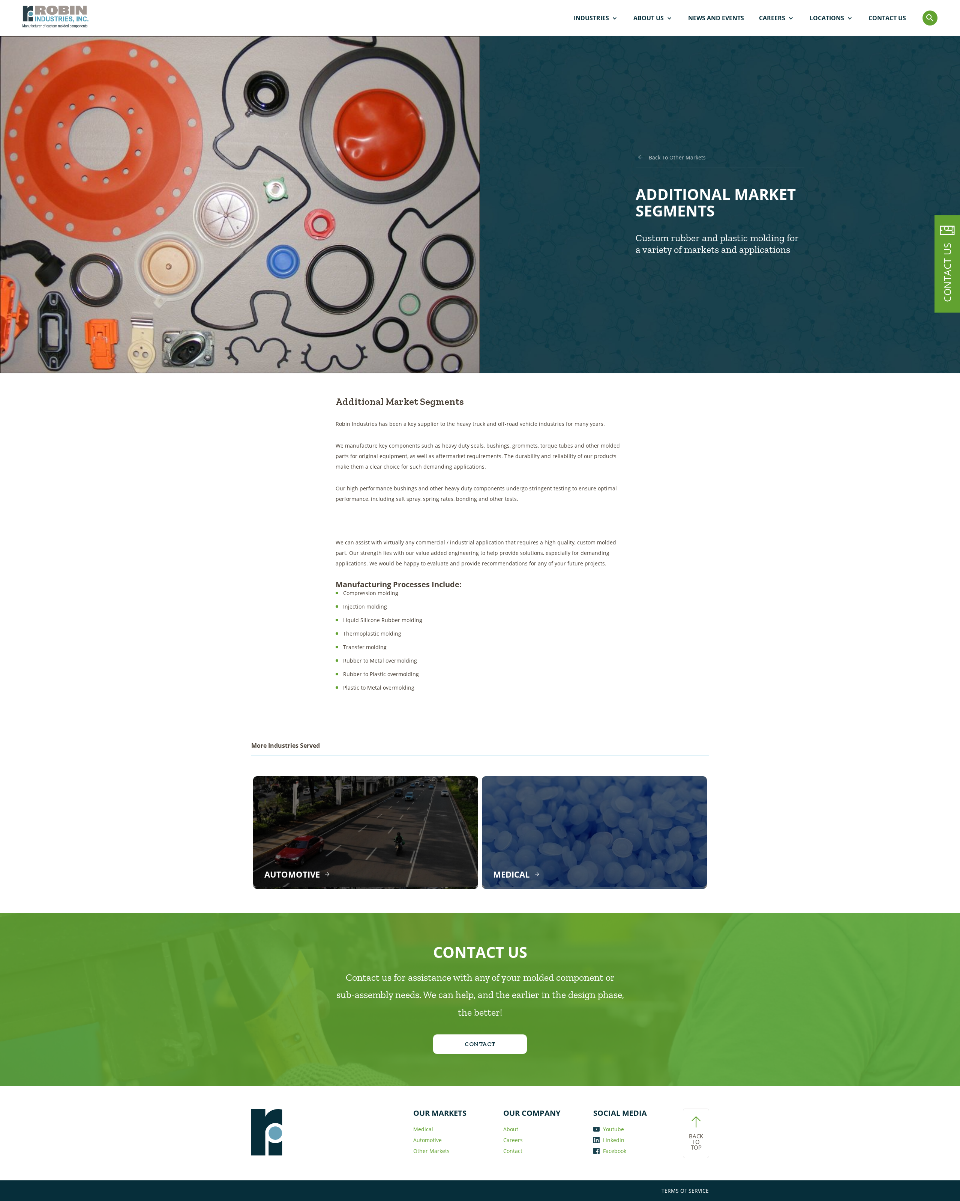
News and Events (716, 18)
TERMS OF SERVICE (685, 1190)
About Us (648, 18)
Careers (772, 18)
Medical (423, 1129)
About (510, 1129)
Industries (591, 18)
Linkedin (613, 1140)
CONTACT (480, 1044)
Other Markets (431, 1150)
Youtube (613, 1129)
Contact (512, 1150)
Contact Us (887, 18)
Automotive (427, 1140)
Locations (827, 18)
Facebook (614, 1150)
